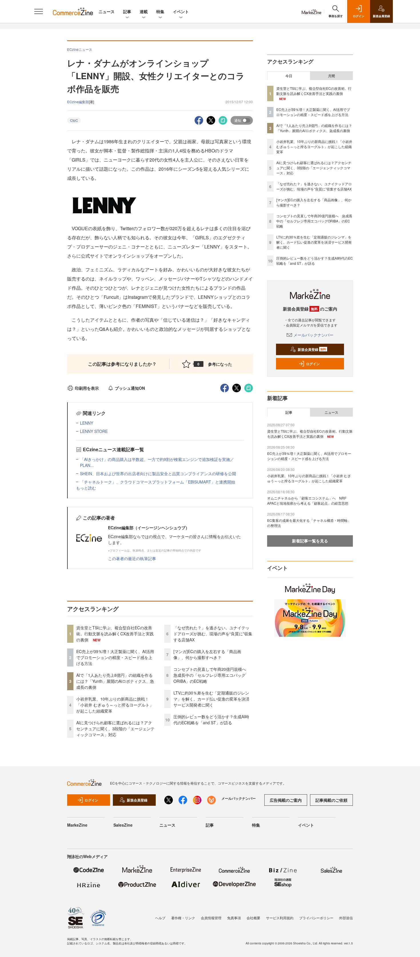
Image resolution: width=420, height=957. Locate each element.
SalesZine (123, 825)
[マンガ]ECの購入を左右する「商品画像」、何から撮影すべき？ (207, 654)
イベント (181, 11)
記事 (127, 11)
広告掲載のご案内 (286, 800)
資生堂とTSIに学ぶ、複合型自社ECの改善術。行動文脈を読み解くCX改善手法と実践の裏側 (115, 633)
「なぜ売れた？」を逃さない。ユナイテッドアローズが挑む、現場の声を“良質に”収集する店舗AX (212, 633)
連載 (144, 11)
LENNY (86, 423)
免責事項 (234, 917)
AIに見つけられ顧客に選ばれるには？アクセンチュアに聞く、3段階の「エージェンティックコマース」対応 (115, 728)
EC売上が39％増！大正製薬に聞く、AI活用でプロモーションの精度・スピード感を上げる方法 (115, 657)
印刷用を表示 (87, 388)
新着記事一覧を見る (310, 541)
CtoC (74, 120)
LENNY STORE (94, 431)
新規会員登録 (312, 349)
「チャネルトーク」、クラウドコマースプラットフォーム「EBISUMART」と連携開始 (157, 482)
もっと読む (86, 488)
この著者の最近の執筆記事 (132, 558)
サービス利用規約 (279, 917)
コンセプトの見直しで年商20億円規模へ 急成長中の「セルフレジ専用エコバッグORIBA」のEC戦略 (211, 675)
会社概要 (253, 917)
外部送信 (346, 917)
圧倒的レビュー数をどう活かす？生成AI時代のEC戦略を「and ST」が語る (211, 719)
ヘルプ (160, 917)
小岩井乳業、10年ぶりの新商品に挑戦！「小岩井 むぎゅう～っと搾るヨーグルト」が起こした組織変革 (114, 705)
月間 (331, 75)
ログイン (313, 363)
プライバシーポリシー (316, 917)
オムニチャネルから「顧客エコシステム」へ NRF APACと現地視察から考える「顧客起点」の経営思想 (307, 501)
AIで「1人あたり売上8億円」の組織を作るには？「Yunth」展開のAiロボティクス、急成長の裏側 (115, 681)
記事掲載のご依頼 (331, 800)
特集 (160, 11)
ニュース (107, 11)
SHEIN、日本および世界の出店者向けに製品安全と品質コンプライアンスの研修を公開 (158, 473)
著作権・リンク (183, 917)
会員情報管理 (211, 917)
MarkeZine (77, 825)
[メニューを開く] (38, 11)
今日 (288, 75)
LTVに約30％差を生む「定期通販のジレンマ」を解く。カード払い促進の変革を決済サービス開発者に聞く (211, 699)
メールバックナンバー (313, 335)
